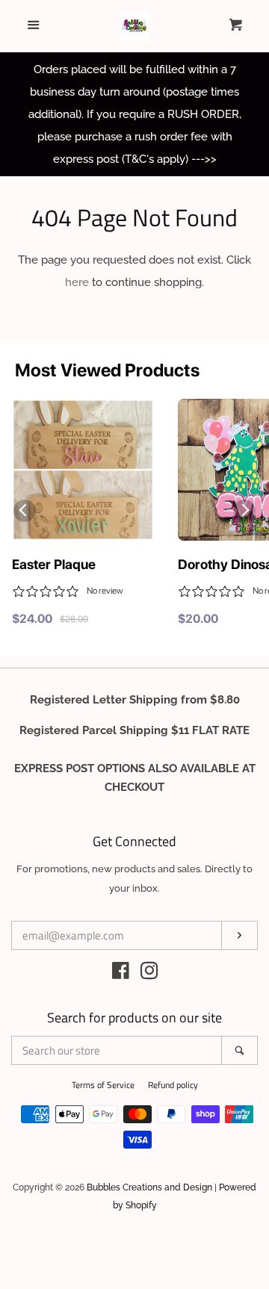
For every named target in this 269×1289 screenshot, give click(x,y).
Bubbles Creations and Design (149, 1187)
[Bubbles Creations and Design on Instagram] (149, 974)
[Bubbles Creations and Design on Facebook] (120, 974)
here (77, 282)
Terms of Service (103, 1085)
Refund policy (173, 1085)
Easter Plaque (54, 564)
